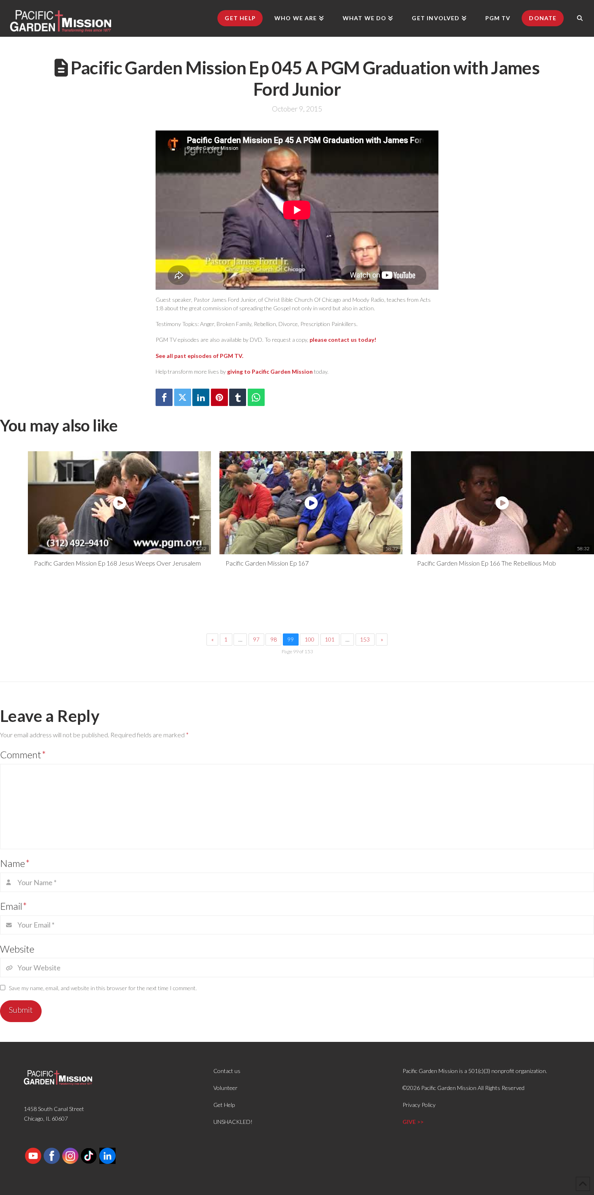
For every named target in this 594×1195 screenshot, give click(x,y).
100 (309, 639)
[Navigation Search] (580, 18)
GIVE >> (412, 1121)
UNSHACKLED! (233, 1121)
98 (273, 639)
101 (330, 639)
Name (15, 863)
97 (256, 639)
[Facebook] (164, 397)
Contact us (226, 1070)
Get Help (224, 1104)
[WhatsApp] (256, 397)
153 (365, 639)
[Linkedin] (200, 397)
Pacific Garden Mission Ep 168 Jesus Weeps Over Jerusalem (117, 563)
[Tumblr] (237, 397)
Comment (23, 754)
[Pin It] (219, 397)
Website (17, 949)
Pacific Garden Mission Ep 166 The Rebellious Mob (486, 563)
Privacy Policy (419, 1104)
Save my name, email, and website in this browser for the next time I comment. (103, 988)
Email (13, 906)
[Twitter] (182, 397)
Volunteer (225, 1087)
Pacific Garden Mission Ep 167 (267, 563)
